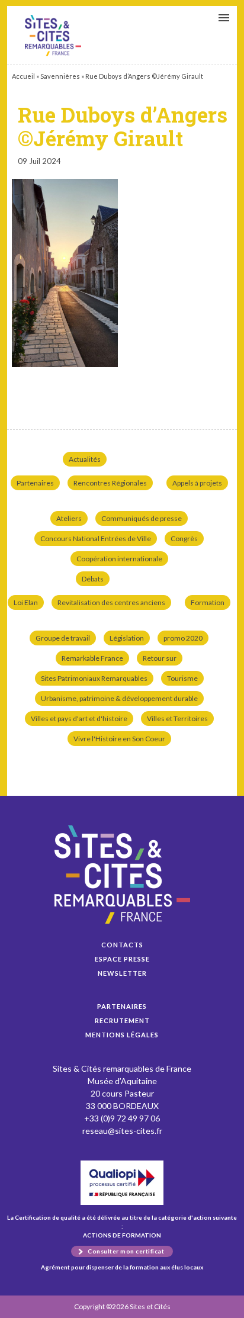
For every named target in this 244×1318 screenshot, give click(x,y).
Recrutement (122, 1020)
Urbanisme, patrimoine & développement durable (119, 698)
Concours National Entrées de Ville (95, 538)
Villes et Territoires (177, 718)
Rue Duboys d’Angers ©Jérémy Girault (53, 35)
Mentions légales (122, 1035)
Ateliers (69, 518)
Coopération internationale (119, 558)
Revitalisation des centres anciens (111, 602)
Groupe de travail (63, 638)
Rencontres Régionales (110, 482)
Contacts (122, 945)
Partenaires (35, 482)
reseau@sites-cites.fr (122, 1131)
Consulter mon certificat (126, 1251)
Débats (93, 578)
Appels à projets (197, 482)
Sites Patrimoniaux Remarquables (94, 678)
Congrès (184, 538)
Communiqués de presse (141, 518)
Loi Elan (26, 602)
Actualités (85, 459)
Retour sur (159, 658)
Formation (207, 602)
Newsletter (122, 973)
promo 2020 (183, 638)
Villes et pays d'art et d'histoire (79, 718)
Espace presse (122, 959)
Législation (127, 638)
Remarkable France (92, 658)
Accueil (23, 76)
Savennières (60, 76)
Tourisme (182, 678)
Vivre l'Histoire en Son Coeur (119, 738)
